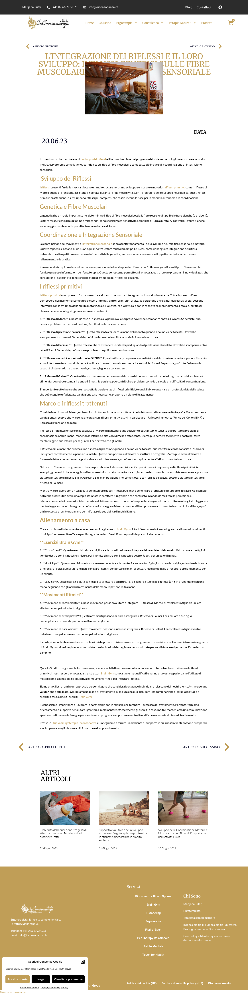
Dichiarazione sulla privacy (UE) (182, 983)
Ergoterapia (124, 23)
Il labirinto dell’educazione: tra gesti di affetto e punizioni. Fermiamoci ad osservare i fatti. (63, 833)
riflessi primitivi (174, 187)
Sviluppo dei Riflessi (65, 178)
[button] (83, 962)
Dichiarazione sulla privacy (54, 987)
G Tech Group (91, 985)
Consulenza (150, 23)
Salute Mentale (153, 946)
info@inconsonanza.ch (33, 935)
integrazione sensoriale (97, 243)
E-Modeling (153, 913)
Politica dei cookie (29, 987)
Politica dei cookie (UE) (142, 983)
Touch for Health (153, 954)
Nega (40, 979)
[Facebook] (220, 7)
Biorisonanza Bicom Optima (153, 896)
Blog (188, 7)
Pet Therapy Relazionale (153, 938)
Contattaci (204, 7)
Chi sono (105, 23)
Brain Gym (123, 529)
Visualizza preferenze (68, 979)
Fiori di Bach (153, 929)
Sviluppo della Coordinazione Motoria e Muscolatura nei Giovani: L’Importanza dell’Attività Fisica (183, 833)
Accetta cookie (17, 979)
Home (89, 23)
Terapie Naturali (180, 23)
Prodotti (206, 23)
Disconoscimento (219, 983)
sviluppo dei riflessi (94, 159)
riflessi (45, 187)
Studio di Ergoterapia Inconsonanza (74, 723)
